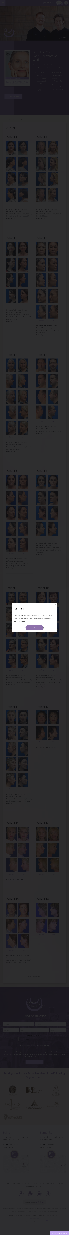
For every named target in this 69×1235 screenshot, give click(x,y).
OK (34, 627)
